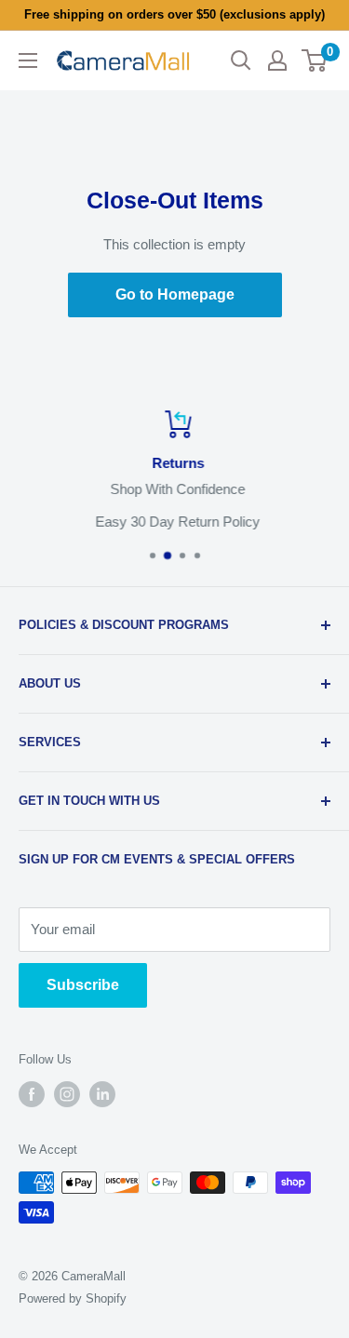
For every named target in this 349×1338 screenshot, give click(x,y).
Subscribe (83, 985)
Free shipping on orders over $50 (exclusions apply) (174, 14)
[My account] (277, 60)
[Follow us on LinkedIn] (102, 1094)
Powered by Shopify (73, 1298)
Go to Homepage (175, 294)
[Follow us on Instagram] (67, 1094)
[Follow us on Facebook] (32, 1094)
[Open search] (241, 60)
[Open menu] (28, 60)
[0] (315, 60)
